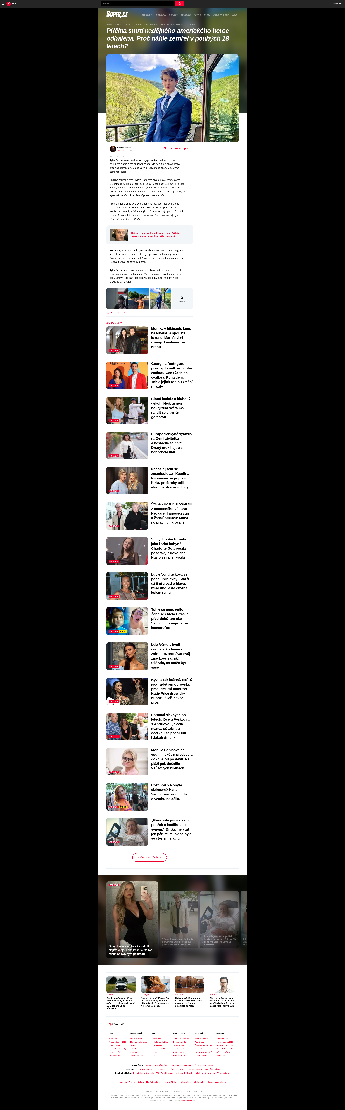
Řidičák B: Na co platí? (224, 1049)
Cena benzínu (186, 1065)
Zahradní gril (208, 1069)
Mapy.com (148, 1065)
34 (188, 149)
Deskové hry (189, 1073)
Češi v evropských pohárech (203, 1065)
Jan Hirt (133, 1045)
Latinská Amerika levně (203, 1052)
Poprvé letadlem (201, 1042)
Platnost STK (221, 1056)
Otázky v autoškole (223, 1052)
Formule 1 (155, 1052)
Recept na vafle (179, 1052)
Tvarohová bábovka (180, 1049)
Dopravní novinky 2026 (224, 1045)
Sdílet (179, 149)
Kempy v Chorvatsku (202, 1039)
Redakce (141, 1082)
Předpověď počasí (160, 1065)
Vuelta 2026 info (136, 1039)
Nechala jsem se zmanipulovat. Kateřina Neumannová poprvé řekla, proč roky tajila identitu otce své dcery (170, 478)
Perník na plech (179, 1056)
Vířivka (217, 1069)
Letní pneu (179, 1073)
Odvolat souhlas (199, 1082)
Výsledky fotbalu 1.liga (160, 1042)
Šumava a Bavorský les (203, 1045)
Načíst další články (149, 857)
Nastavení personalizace (217, 1082)
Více (234, 15)
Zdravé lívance (178, 1045)
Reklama (132, 1082)
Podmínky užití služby (170, 1082)
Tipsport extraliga (158, 1045)
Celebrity (147, 15)
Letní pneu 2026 (222, 1039)
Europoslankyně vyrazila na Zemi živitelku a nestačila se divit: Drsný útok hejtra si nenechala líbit (171, 443)
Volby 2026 (113, 1039)
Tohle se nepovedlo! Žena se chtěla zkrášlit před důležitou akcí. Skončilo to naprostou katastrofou (169, 618)
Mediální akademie (153, 1082)
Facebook (123, 1082)
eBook (169, 149)
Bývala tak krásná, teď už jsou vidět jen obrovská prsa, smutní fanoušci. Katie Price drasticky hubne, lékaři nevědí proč (172, 691)
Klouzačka (179, 1069)
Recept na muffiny (180, 1042)
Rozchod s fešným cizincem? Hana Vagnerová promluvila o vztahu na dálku (169, 792)
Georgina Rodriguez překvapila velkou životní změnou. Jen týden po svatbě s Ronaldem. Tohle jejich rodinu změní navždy (172, 375)
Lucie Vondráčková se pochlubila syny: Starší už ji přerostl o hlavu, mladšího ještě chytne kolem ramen (170, 583)
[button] (172, 98)
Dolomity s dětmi (201, 1056)
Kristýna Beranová (124, 147)
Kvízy (207, 15)
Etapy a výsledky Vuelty (138, 1042)
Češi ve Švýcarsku (201, 1049)
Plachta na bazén (148, 1069)
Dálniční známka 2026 (224, 1042)
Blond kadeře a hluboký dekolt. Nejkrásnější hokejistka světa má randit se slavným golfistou (170, 408)
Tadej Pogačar (135, 1049)
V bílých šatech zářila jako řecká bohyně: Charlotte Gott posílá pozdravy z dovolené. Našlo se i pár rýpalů (168, 548)
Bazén (138, 1069)
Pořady (173, 15)
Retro (197, 15)
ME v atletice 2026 (158, 1049)
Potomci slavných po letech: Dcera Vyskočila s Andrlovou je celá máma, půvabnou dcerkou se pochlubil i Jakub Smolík (170, 726)
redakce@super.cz (188, 1100)
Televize (186, 15)
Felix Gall (133, 1052)
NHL (153, 1056)
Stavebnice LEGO (152, 1073)
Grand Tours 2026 (136, 1056)
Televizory (199, 1073)
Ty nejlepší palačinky (181, 1039)
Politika (161, 15)
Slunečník (170, 1069)
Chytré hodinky (209, 1073)
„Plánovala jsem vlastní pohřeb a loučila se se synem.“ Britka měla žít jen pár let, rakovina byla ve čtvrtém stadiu (171, 829)
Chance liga (156, 1039)
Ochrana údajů (185, 1082)
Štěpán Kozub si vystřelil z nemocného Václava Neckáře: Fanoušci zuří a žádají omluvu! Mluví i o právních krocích (171, 513)
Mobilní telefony (139, 1073)
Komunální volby (115, 1056)
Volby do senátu (114, 1052)
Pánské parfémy (223, 1073)
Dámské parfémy (167, 1073)
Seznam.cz (336, 4)
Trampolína (161, 1069)
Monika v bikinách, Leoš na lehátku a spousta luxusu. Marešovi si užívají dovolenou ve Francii (171, 338)
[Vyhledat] (179, 3)
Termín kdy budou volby (117, 1049)
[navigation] (3, 4)
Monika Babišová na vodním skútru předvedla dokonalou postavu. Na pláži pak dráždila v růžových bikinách (171, 759)
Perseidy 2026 (174, 1065)
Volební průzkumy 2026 (117, 1042)
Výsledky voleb (114, 1045)
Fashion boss (221, 15)
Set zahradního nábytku (193, 1069)
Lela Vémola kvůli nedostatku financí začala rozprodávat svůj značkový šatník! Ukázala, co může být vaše (170, 656)
